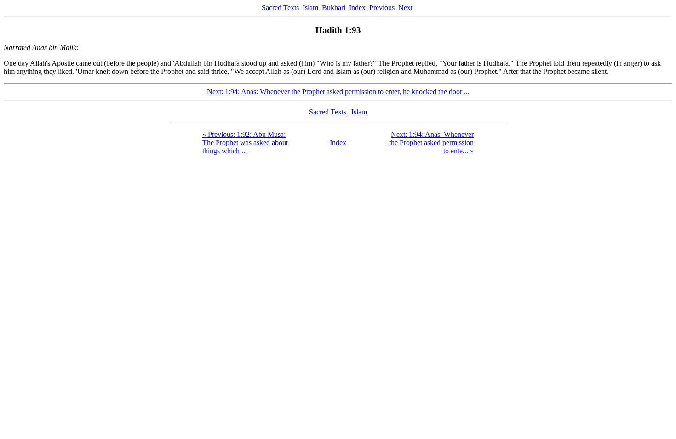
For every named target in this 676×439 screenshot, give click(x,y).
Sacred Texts (280, 7)
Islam (310, 7)
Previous (382, 7)
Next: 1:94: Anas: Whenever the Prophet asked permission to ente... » (431, 142)
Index (357, 7)
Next (405, 7)
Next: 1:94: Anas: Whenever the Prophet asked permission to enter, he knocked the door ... (338, 92)
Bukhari (333, 7)
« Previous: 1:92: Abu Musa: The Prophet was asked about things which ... (245, 142)
